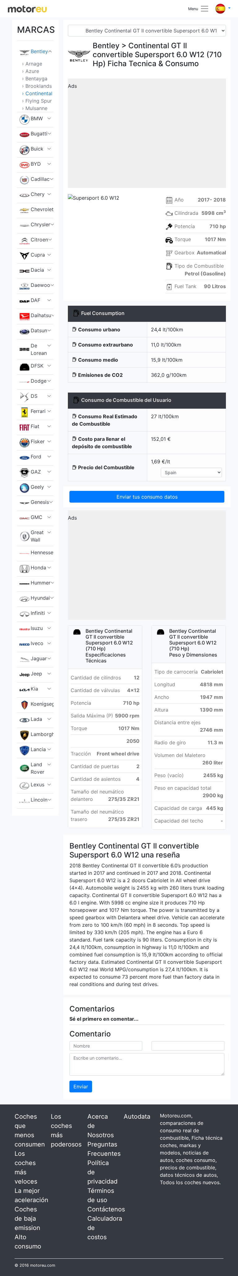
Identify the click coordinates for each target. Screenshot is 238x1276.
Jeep (36, 673)
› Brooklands (37, 86)
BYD (36, 164)
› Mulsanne (34, 108)
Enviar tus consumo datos (147, 497)
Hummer (41, 583)
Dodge (38, 381)
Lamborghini (42, 734)
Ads (72, 86)
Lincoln (39, 800)
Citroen (39, 239)
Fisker (38, 441)
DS (34, 396)
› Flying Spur (37, 101)
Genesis (40, 502)
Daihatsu (41, 315)
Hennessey (42, 552)
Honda (38, 567)
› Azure (30, 71)
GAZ (36, 472)
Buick (37, 149)
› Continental (37, 93)
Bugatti (39, 133)
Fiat (35, 426)
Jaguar (39, 658)
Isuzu (37, 628)
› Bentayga (34, 78)
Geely (37, 487)
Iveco (37, 643)
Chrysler (40, 224)
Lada (36, 719)
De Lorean (39, 349)
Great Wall (37, 536)
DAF (35, 300)
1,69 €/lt (160, 461)
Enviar (80, 1086)
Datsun (39, 330)
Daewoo (40, 285)
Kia (34, 689)
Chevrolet (42, 209)
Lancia (38, 749)
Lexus (37, 784)
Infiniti (38, 613)
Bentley (39, 51)
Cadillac (40, 179)
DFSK (37, 366)
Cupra (38, 255)
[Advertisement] (147, 135)
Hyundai (40, 598)
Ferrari (38, 411)
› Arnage (32, 64)
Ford (36, 456)
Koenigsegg (42, 704)
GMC (36, 517)
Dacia (37, 270)
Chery (38, 194)
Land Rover (37, 768)
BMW (37, 118)
